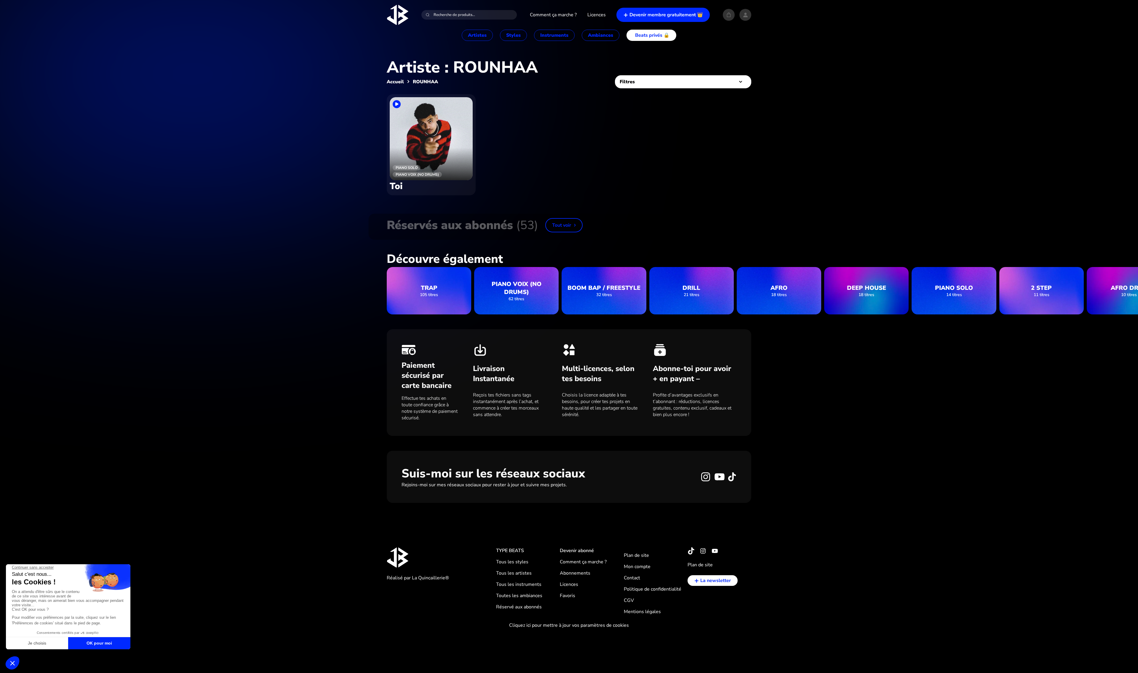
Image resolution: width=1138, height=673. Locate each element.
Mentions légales (642, 611)
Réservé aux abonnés (519, 607)
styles (513, 35)
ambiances (600, 35)
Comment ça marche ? (583, 562)
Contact (632, 578)
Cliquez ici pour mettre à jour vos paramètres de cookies (569, 625)
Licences (569, 584)
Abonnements (575, 573)
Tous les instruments (518, 584)
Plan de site (636, 555)
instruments (554, 35)
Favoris (567, 595)
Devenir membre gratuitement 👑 (666, 15)
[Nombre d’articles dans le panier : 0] (729, 15)
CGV (629, 600)
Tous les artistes (514, 573)
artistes (477, 35)
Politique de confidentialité (652, 589)
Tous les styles (512, 562)
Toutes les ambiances (519, 595)
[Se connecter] (745, 15)
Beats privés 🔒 (652, 35)
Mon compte (637, 566)
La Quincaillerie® (430, 578)
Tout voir (561, 225)
